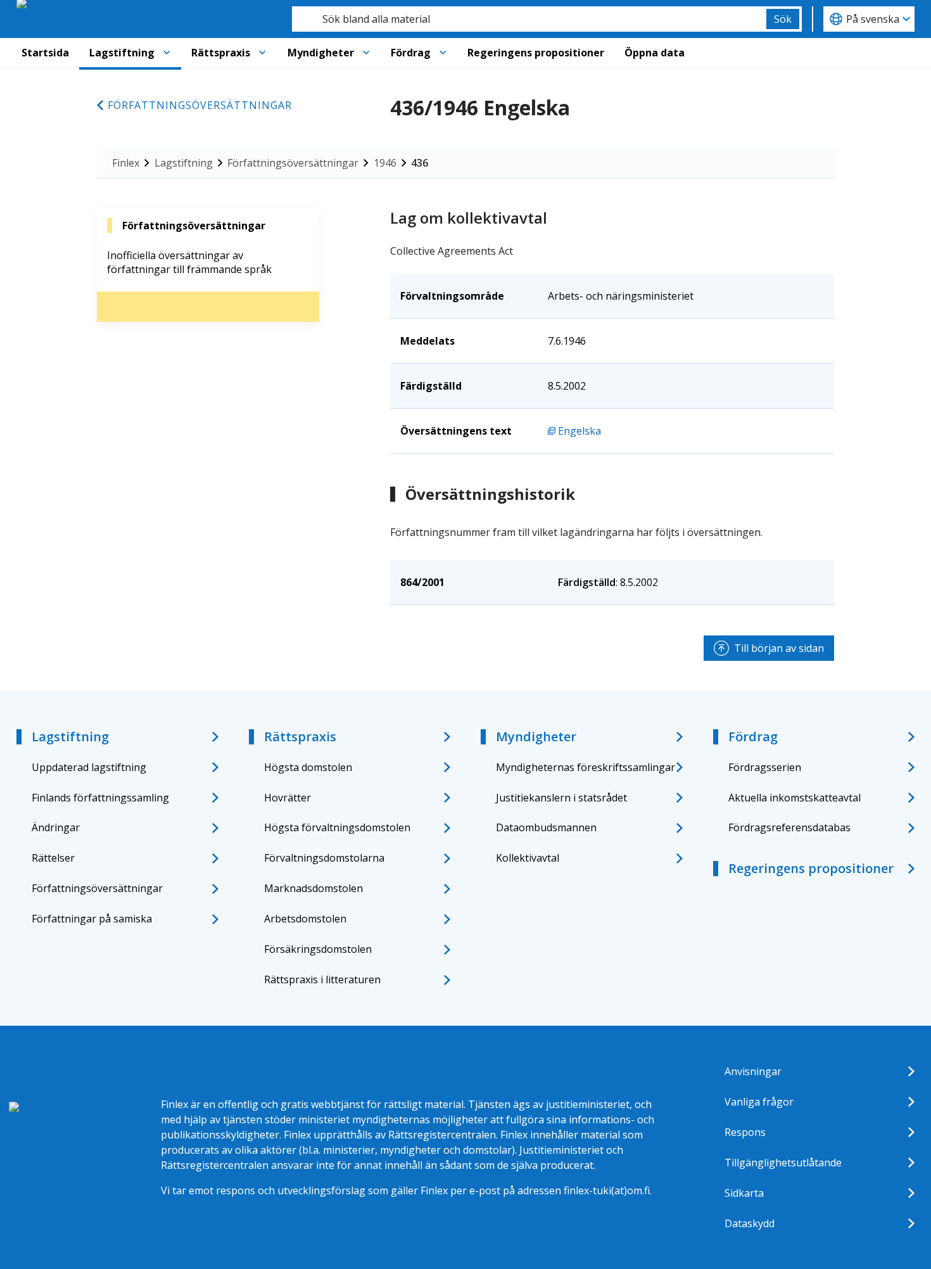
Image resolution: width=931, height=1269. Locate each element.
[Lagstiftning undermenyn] (166, 52)
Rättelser (53, 858)
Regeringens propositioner (535, 53)
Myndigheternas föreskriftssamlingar (585, 767)
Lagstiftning (122, 53)
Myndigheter (321, 53)
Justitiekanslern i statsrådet (561, 798)
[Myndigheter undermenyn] (366, 52)
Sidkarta (744, 1193)
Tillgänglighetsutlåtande (783, 1163)
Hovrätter (287, 798)
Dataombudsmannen (546, 827)
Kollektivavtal (527, 858)
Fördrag (411, 53)
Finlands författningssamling (100, 798)
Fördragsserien (764, 767)
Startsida (45, 53)
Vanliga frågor (759, 1102)
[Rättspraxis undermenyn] (262, 52)
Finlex (125, 163)
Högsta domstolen (308, 767)
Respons (745, 1132)
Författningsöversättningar (200, 105)
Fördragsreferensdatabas (789, 827)
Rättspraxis (220, 53)
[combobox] (529, 19)
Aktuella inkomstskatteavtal (794, 798)
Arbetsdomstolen (305, 919)
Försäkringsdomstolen (318, 949)
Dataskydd (750, 1223)
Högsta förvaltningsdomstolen (337, 827)
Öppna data (654, 53)
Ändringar (56, 827)
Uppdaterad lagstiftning (89, 767)
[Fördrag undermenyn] (442, 52)
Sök (783, 19)
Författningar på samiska (92, 919)
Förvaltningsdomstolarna (324, 858)
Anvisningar (753, 1071)
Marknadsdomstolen (313, 888)
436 (419, 163)
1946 (385, 163)
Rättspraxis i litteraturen (322, 979)
